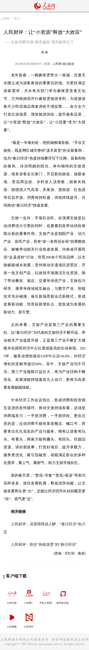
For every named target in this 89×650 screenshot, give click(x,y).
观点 (17, 18)
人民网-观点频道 (63, 63)
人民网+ (28, 602)
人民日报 (12, 602)
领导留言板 (62, 602)
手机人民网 (45, 602)
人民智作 (29, 626)
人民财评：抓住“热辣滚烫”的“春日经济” (44, 544)
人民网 (5, 18)
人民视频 (12, 626)
